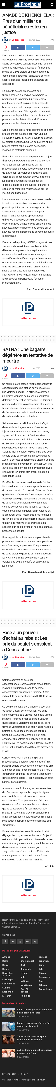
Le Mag (24, 973)
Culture (6, 987)
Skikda (42, 973)
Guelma (24, 957)
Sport (41, 981)
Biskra (5, 969)
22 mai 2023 (34, 40)
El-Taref (6, 996)
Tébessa (43, 985)
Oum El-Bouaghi (25, 990)
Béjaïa (5, 965)
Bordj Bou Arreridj (7, 974)
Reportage (44, 961)
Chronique (7, 979)
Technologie (45, 989)
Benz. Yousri (39, 1080)
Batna (5, 961)
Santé (41, 965)
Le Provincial (14, 1080)
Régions (43, 957)
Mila (23, 977)
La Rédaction (18, 40)
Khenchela (26, 969)
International (27, 961)
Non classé (26, 985)
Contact (24, 1074)
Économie (7, 991)
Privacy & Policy (9, 1074)
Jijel (23, 965)
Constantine (8, 983)
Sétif (41, 969)
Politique (25, 996)
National (25, 981)
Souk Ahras (44, 977)
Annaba (6, 957)
